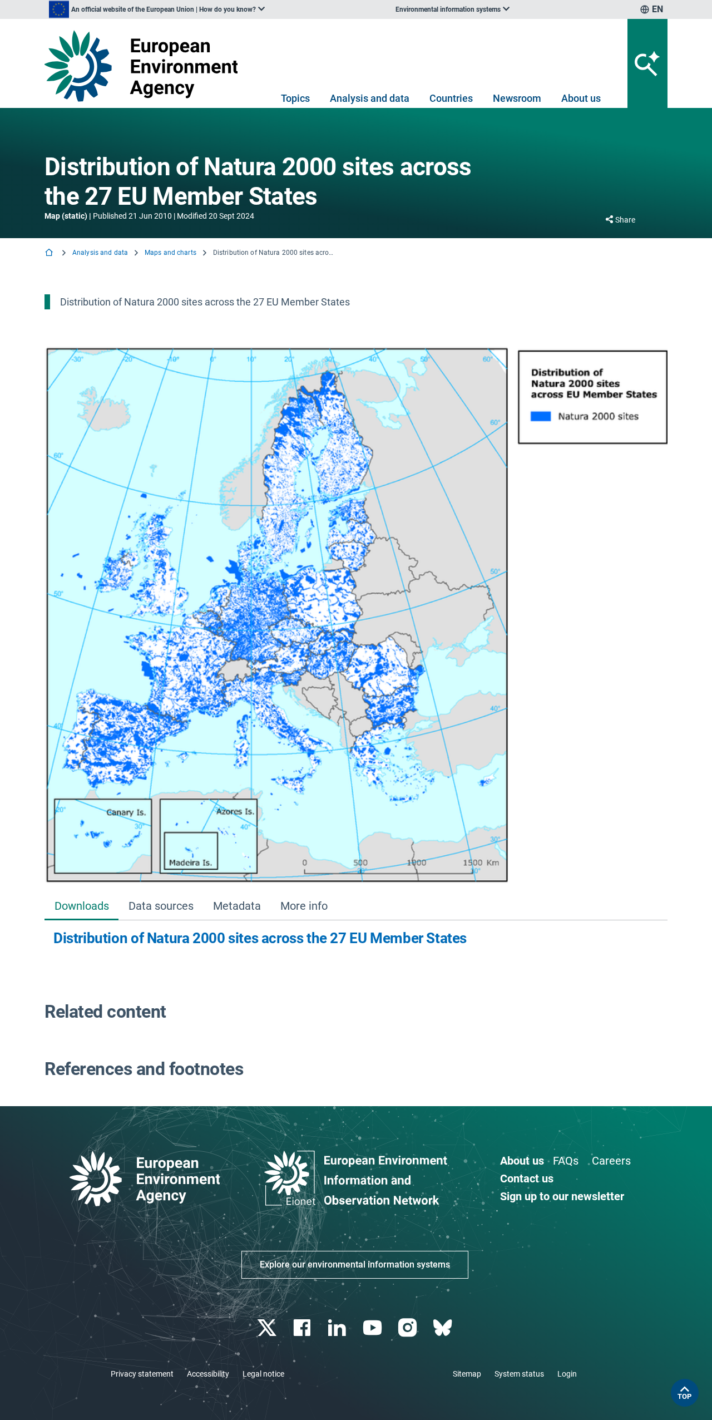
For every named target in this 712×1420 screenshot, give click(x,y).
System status (519, 1373)
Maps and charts (170, 253)
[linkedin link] (338, 1328)
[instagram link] (408, 1328)
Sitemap (467, 1373)
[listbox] (156, 9)
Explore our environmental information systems (355, 1264)
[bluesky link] (443, 1328)
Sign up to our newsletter (562, 1196)
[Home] (50, 253)
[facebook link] (303, 1328)
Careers (611, 1160)
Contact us (526, 1178)
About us (581, 98)
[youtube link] (373, 1328)
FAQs (565, 1160)
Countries (451, 98)
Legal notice (263, 1373)
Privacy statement (142, 1373)
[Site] (145, 66)
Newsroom (517, 98)
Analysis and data (369, 98)
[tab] (81, 907)
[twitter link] (268, 1328)
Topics (295, 98)
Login (567, 1373)
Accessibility (208, 1373)
